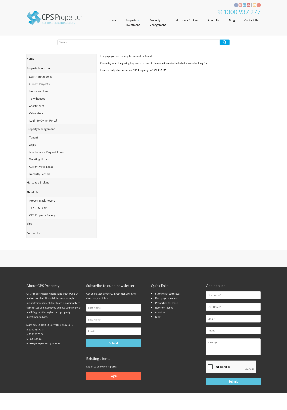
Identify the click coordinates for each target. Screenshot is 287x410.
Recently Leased (39, 174)
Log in (114, 376)
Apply (32, 145)
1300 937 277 (242, 11)
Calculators (36, 113)
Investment (133, 22)
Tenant (33, 137)
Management (157, 22)
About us (160, 312)
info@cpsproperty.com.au (44, 343)
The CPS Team (38, 208)
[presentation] (231, 367)
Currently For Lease (41, 167)
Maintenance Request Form (46, 152)
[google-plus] (240, 5)
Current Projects (39, 84)
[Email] (254, 5)
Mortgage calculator (167, 298)
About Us (213, 20)
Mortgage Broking (187, 20)
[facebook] (236, 5)
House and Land (39, 91)
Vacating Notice (39, 159)
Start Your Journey (40, 77)
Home (112, 20)
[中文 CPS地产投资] (259, 5)
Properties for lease (166, 303)
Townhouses (37, 98)
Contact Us (251, 20)
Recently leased (164, 307)
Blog (232, 20)
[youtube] (248, 5)
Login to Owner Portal (43, 120)
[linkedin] (244, 5)
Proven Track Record (42, 200)
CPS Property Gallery (42, 215)
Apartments (36, 106)
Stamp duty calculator (167, 293)
